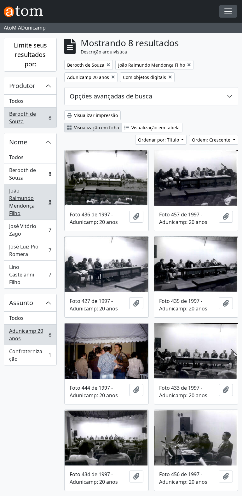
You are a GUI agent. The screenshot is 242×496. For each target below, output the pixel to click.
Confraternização (30, 355)
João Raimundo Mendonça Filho (30, 202)
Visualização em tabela (155, 128)
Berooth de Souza (30, 117)
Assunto (21, 302)
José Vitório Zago (30, 230)
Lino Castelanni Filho (30, 275)
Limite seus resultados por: (30, 54)
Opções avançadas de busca (111, 96)
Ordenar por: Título (159, 140)
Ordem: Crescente (212, 140)
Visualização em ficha (96, 128)
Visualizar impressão (95, 115)
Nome (18, 142)
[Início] (26, 11)
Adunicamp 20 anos (30, 334)
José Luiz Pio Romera (30, 250)
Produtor (22, 85)
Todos (16, 101)
